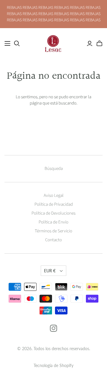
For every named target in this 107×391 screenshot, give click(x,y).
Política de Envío (53, 222)
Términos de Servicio (53, 231)
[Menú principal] (7, 43)
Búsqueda (54, 168)
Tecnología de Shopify (53, 365)
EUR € (50, 270)
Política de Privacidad (53, 204)
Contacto (53, 240)
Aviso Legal (54, 195)
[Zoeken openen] (17, 43)
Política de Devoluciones (53, 213)
